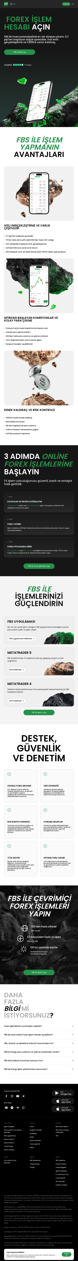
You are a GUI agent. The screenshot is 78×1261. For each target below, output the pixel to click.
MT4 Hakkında (15, 701)
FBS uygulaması (13, 550)
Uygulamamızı (12, 505)
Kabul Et (66, 1254)
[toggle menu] (73, 4)
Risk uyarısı (8, 1236)
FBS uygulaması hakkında (20, 638)
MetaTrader (27, 550)
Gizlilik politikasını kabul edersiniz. (25, 1257)
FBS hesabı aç (20, 52)
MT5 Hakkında (15, 669)
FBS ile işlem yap (39, 712)
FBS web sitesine (33, 505)
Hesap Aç (66, 4)
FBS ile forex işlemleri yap (39, 566)
